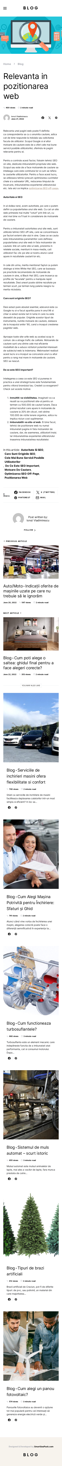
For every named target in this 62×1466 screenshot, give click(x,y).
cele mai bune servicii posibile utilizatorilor (24, 459)
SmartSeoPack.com (43, 1446)
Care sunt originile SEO (20, 453)
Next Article (11, 613)
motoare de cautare (18, 469)
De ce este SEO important (22, 465)
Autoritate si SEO (32, 449)
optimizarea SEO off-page (22, 473)
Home (7, 64)
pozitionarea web (16, 477)
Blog (31, 8)
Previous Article (16, 541)
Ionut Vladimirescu (19, 116)
